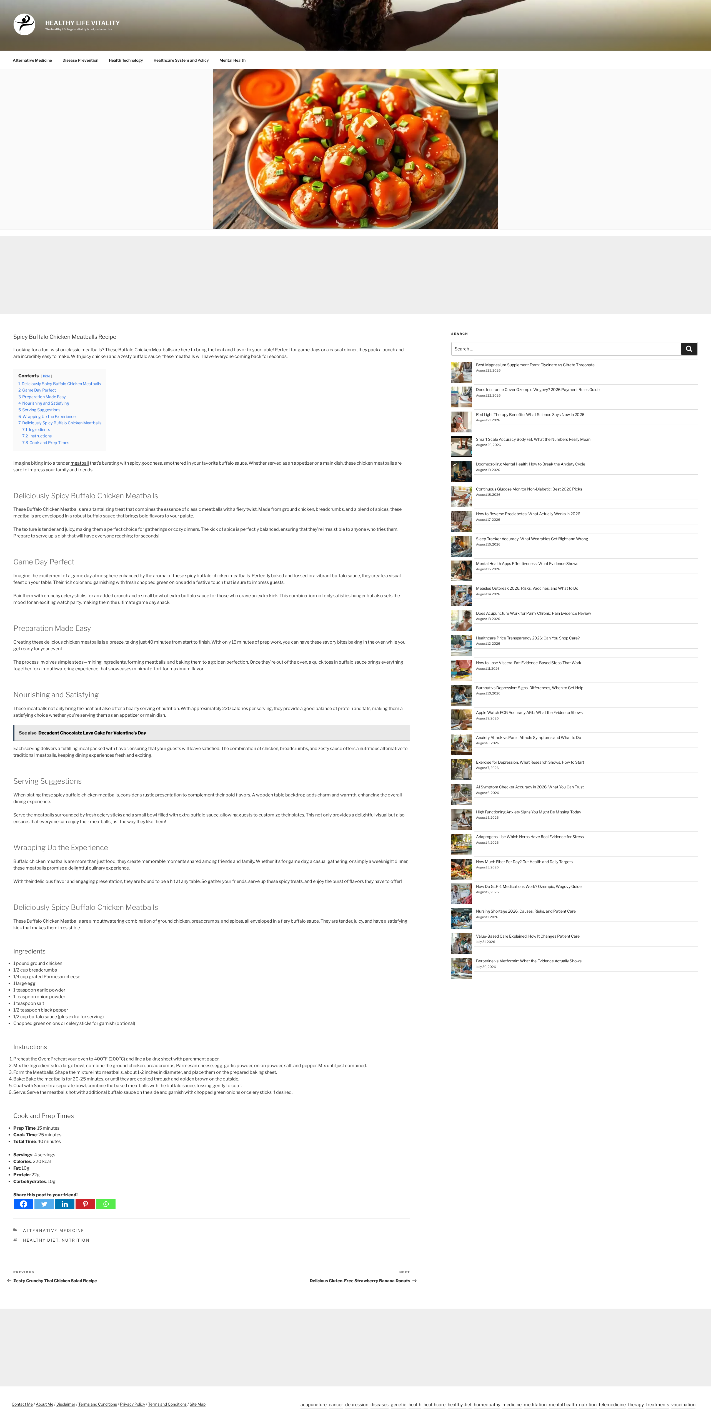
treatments (657, 1404)
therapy (636, 1404)
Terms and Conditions (97, 1404)
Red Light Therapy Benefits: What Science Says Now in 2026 (530, 414)
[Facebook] (23, 1204)
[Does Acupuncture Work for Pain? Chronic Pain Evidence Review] (461, 621)
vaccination (683, 1404)
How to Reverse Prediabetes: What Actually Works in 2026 (528, 513)
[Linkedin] (64, 1204)
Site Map (198, 1404)
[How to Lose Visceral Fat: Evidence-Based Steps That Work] (461, 671)
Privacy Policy (132, 1404)
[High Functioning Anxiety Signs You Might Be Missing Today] (461, 820)
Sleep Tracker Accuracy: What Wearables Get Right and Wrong (532, 538)
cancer (336, 1404)
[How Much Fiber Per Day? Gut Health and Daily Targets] (461, 870)
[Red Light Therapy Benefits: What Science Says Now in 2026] (461, 423)
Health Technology (126, 60)
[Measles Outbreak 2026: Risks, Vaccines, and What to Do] (461, 596)
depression (356, 1404)
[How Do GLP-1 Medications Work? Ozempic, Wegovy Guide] (461, 894)
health (415, 1404)
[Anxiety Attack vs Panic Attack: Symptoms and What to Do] (461, 745)
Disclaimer (65, 1404)
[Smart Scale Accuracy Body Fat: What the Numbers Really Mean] (461, 447)
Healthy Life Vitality (82, 23)
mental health (563, 1404)
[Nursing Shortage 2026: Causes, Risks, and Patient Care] (461, 919)
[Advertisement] (355, 275)
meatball (80, 463)
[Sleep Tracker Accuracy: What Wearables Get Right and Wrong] (461, 547)
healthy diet (41, 1240)
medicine (512, 1404)
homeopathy (487, 1404)
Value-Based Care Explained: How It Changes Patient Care (528, 936)
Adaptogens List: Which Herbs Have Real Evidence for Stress (530, 836)
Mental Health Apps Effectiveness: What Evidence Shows (527, 563)
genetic (398, 1404)
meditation (535, 1404)
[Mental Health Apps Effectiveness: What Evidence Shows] (461, 572)
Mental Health (232, 60)
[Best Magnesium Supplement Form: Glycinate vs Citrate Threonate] (461, 373)
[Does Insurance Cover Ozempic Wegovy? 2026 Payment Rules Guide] (461, 398)
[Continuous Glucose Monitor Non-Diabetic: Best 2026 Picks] (461, 497)
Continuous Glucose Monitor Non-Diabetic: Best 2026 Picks (529, 489)
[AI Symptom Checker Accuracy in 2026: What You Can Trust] (461, 795)
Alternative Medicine (32, 60)
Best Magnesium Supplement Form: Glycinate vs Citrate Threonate (535, 364)
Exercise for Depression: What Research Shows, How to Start (530, 762)
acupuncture (314, 1404)
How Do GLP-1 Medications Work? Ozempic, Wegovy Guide (529, 886)
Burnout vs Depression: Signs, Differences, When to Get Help (529, 687)
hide (46, 376)
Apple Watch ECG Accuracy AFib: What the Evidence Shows (529, 712)
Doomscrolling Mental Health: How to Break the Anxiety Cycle (530, 464)
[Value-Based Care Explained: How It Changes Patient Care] (461, 944)
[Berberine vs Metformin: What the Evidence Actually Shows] (461, 969)
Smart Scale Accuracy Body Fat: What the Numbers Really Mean (533, 439)
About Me (44, 1404)
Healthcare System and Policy (181, 60)
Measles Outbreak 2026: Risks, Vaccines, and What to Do (527, 588)
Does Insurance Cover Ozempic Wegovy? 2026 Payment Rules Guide (538, 389)
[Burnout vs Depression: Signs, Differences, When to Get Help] (461, 696)
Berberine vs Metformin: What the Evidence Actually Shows (529, 960)
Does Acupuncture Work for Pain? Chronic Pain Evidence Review (533, 613)
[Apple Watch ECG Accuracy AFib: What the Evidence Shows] (461, 720)
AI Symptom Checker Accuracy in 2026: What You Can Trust (530, 787)
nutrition (76, 1240)
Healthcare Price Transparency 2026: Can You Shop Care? (528, 638)
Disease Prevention (80, 60)
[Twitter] (44, 1204)
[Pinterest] (85, 1204)
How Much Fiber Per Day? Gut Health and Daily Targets (524, 861)
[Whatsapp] (106, 1204)
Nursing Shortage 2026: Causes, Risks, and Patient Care (526, 911)
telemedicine (612, 1404)
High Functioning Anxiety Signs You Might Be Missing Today (528, 812)
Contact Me (22, 1404)
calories (240, 708)
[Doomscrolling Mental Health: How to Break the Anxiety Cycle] (461, 472)
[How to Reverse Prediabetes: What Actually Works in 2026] (461, 522)
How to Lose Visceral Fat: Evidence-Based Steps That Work (528, 662)
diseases (379, 1404)
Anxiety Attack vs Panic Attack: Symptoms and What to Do (528, 737)
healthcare (434, 1404)
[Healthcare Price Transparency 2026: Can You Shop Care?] (461, 646)
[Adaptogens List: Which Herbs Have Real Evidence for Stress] (461, 845)
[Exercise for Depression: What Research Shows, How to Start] (461, 770)
